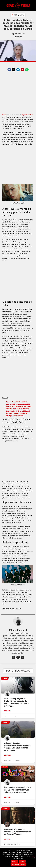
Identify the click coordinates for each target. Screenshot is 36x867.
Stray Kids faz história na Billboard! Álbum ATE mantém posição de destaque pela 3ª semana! (18, 413)
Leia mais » (7, 711)
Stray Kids (29, 115)
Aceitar (14, 861)
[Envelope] (22, 657)
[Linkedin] (13, 657)
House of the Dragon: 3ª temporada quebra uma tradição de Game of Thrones (17, 831)
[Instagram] (18, 657)
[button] (9, 69)
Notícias (21, 15)
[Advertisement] (18, 94)
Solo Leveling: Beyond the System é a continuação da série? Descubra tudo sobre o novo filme (16, 702)
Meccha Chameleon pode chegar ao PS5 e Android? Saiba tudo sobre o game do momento (18, 789)
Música (16, 15)
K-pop (24, 115)
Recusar (22, 861)
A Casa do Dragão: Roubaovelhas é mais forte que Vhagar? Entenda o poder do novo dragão (17, 747)
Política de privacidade (18, 864)
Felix (4, 115)
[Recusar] (33, 857)
